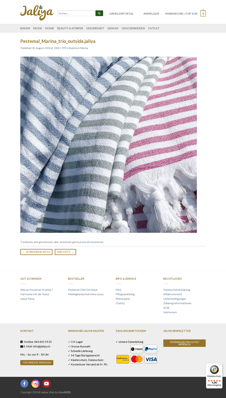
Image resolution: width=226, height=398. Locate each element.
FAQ (118, 289)
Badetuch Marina (78, 48)
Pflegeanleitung (125, 294)
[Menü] (220, 365)
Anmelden (151, 13)
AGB (166, 307)
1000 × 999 (60, 48)
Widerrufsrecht (172, 294)
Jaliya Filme (27, 298)
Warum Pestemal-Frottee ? (36, 289)
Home (49, 28)
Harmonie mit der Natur (34, 294)
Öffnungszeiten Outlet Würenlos (184, 343)
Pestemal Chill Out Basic (83, 289)
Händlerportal (121, 13)
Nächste (65, 251)
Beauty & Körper (70, 28)
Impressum (170, 312)
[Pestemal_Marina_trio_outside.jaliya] (108, 144)
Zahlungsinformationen (177, 303)
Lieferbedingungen (174, 298)
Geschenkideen (133, 28)
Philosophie (123, 298)
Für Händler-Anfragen (37, 362)
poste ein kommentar (91, 242)
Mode (37, 28)
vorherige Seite (36, 251)
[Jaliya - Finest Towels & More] (37, 11)
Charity (120, 303)
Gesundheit (95, 28)
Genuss (112, 28)
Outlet (154, 28)
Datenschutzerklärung (176, 289)
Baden (25, 28)
